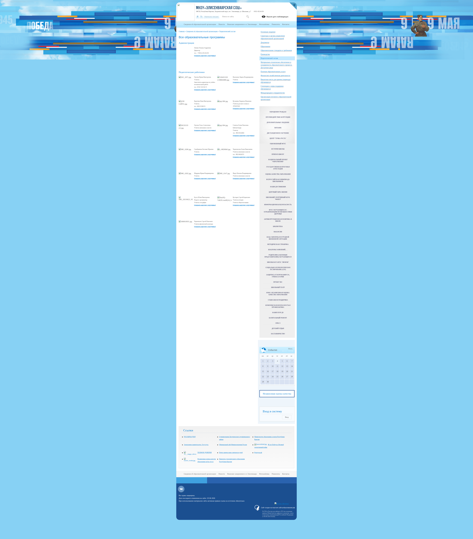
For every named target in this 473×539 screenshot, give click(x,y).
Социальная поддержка (278, 300)
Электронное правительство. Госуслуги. (196, 445)
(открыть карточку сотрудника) (205, 55)
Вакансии (278, 232)
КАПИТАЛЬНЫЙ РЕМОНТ (278, 318)
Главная (182, 31)
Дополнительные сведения (278, 122)
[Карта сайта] (201, 17)
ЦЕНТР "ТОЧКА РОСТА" (278, 138)
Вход (287, 417)
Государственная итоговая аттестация (278, 168)
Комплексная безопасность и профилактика (277, 306)
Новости (222, 24)
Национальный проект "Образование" (277, 160)
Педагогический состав (227, 31)
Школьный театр (278, 287)
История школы (277, 149)
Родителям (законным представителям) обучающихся (277, 256)
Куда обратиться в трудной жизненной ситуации (278, 238)
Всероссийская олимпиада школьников (278, 180)
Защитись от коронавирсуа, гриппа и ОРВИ (278, 276)
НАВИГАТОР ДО (278, 312)
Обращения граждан (278, 112)
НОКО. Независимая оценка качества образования (277, 294)
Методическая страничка (278, 244)
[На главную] (197, 17)
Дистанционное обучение (278, 133)
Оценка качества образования (278, 174)
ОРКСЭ (277, 323)
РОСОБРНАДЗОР (190, 437)
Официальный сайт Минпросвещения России (233, 445)
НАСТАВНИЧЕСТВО (278, 334)
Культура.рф (258, 452)
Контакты (285, 24)
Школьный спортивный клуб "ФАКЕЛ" (278, 198)
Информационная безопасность (278, 204)
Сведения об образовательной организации (202, 31)
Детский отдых (278, 328)
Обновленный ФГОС (278, 144)
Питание (277, 128)
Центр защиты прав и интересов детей (231, 452)
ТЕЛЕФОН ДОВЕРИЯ (204, 452)
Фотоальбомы (264, 24)
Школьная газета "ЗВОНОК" (278, 262)
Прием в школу (278, 154)
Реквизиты (276, 24)
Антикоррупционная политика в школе (278, 220)
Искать (247, 17)
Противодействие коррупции (278, 117)
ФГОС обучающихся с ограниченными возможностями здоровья (278, 212)
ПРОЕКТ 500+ (278, 282)
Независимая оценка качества (277, 393)
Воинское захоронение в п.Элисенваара (242, 24)
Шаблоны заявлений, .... (278, 250)
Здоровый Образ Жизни (278, 192)
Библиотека (278, 226)
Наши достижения (278, 187)
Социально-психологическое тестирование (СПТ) (277, 268)
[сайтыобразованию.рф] (293, 6)
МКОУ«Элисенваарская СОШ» (219, 8)
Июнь (290, 349)
